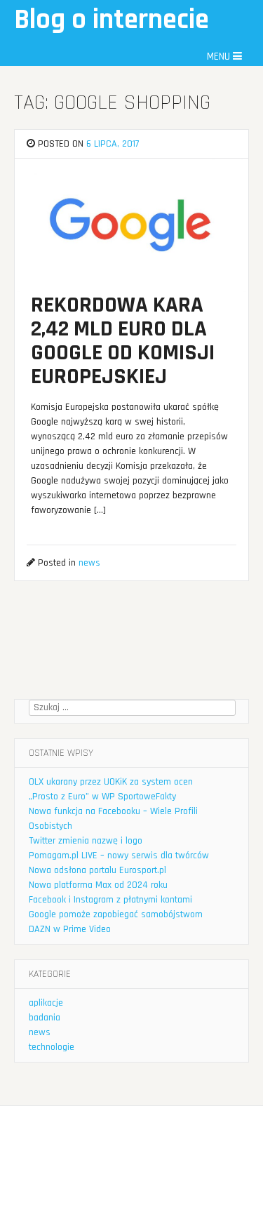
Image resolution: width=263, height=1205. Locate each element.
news (89, 563)
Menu (220, 56)
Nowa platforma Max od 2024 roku (98, 885)
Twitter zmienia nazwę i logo (85, 840)
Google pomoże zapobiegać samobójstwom (116, 914)
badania (44, 1017)
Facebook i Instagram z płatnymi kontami (110, 899)
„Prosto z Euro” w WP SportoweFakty (102, 796)
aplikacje (46, 1003)
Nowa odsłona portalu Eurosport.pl (97, 870)
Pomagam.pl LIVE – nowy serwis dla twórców (119, 855)
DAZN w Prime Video (70, 929)
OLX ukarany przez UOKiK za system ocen (111, 781)
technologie (51, 1047)
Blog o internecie (111, 20)
